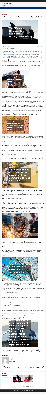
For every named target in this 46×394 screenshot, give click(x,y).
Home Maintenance (19, 7)
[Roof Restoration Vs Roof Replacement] (18, 378)
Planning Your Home (4, 7)
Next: (34, 368)
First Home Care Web (6, 4)
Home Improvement (12, 7)
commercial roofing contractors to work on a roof (23, 251)
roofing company (22, 283)
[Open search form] (44, 8)
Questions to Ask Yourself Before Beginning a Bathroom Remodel (28, 384)
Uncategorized (4, 14)
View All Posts (12, 361)
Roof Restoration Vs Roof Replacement (17, 383)
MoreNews (26, 390)
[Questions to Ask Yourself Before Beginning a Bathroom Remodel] (28, 378)
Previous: (11, 367)
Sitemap (33, 392)
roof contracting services (34, 106)
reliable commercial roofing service (9, 56)
